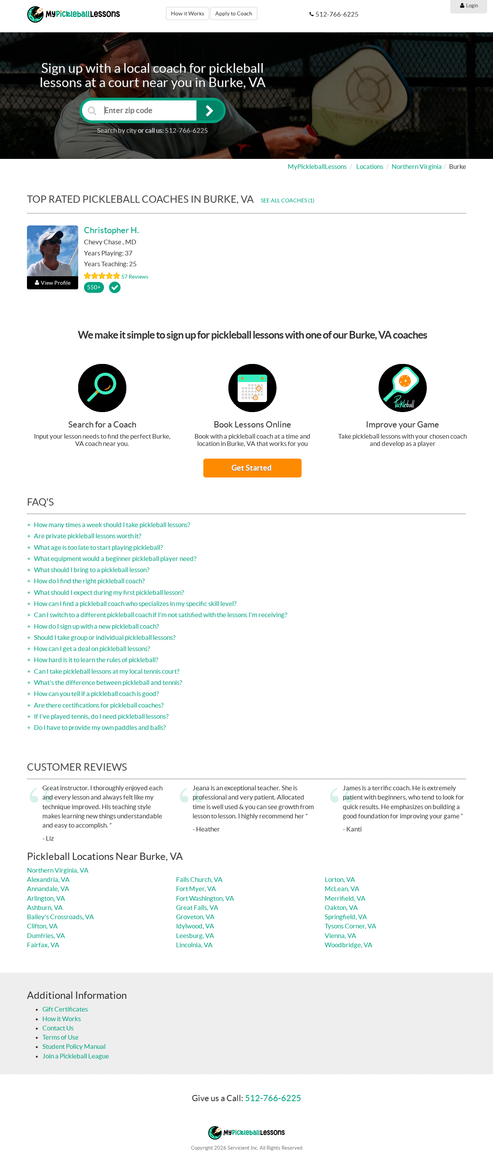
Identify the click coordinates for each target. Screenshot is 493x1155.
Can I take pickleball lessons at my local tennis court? (106, 671)
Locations (369, 166)
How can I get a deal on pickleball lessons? (91, 648)
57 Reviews (134, 277)
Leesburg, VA (195, 935)
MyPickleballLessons (317, 166)
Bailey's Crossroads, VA (60, 916)
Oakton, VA (341, 907)
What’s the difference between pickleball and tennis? (107, 682)
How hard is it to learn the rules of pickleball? (95, 659)
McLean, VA (342, 888)
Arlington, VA (46, 898)
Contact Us (58, 1027)
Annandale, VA (48, 888)
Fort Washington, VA (205, 898)
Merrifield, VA (345, 898)
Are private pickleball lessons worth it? (87, 535)
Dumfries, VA (46, 935)
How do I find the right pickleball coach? (89, 580)
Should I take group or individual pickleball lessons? (104, 637)
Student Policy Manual (74, 1046)
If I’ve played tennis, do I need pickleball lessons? (101, 716)
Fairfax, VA (43, 944)
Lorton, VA (340, 879)
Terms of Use (60, 1037)
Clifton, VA (42, 926)
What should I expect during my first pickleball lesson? (108, 592)
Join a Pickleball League (75, 1056)
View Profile (55, 283)
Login (471, 5)
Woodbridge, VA (348, 944)
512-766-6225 (186, 130)
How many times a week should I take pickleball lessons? (111, 524)
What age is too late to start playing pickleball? (98, 547)
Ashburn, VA (45, 907)
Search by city (117, 130)
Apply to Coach (233, 13)
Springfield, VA (346, 916)
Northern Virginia (417, 166)
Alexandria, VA (48, 879)
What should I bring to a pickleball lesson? (91, 569)
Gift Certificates (65, 1009)
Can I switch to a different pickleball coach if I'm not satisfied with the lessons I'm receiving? (160, 614)
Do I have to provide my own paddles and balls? (99, 727)
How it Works (187, 13)
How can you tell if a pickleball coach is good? (96, 693)
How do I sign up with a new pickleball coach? (96, 626)
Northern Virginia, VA (58, 870)
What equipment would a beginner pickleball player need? (114, 558)
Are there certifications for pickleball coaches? (98, 705)
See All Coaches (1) (287, 200)
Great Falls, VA (197, 907)
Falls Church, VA (199, 879)
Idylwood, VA (195, 926)
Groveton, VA (195, 916)
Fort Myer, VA (196, 888)
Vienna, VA (340, 935)
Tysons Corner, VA (350, 926)
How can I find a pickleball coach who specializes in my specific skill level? (134, 603)
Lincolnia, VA (194, 944)
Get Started (252, 467)
